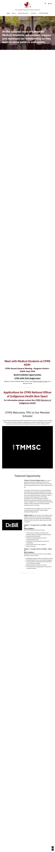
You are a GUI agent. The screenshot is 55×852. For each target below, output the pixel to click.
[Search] (45, 3)
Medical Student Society (40, 381)
